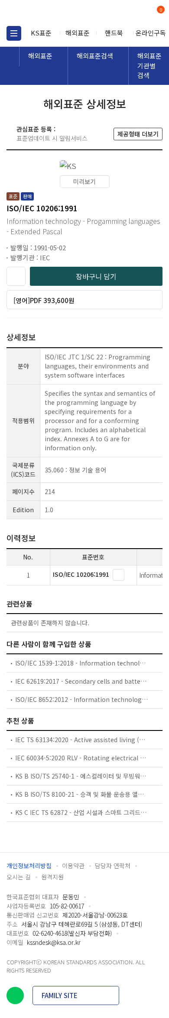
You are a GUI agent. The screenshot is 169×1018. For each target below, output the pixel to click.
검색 (124, 13)
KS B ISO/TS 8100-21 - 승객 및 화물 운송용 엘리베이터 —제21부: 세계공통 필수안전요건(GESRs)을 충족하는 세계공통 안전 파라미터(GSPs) (81, 794)
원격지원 (52, 877)
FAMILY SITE (60, 995)
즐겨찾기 (16, 276)
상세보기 (118, 575)
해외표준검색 (95, 55)
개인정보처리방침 (29, 865)
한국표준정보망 (45, 12)
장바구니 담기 (96, 276)
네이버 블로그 (15, 995)
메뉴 (13, 33)
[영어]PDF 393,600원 (44, 300)
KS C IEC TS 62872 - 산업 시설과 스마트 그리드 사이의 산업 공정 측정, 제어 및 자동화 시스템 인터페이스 (81, 812)
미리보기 (84, 181)
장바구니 (159, 10)
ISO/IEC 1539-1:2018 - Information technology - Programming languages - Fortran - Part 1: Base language (81, 663)
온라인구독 (151, 32)
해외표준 (77, 32)
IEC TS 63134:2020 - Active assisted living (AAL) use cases (81, 739)
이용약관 (73, 865)
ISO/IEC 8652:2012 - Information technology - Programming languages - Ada (81, 699)
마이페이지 (139, 13)
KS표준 (41, 32)
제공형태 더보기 (138, 133)
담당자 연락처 (112, 865)
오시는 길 (18, 877)
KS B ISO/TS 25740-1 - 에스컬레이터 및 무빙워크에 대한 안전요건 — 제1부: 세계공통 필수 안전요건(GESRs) (81, 776)
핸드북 (114, 32)
